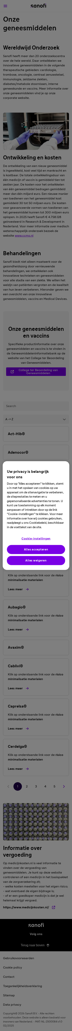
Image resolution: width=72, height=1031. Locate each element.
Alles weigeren (36, 560)
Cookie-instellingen (36, 538)
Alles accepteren (36, 549)
